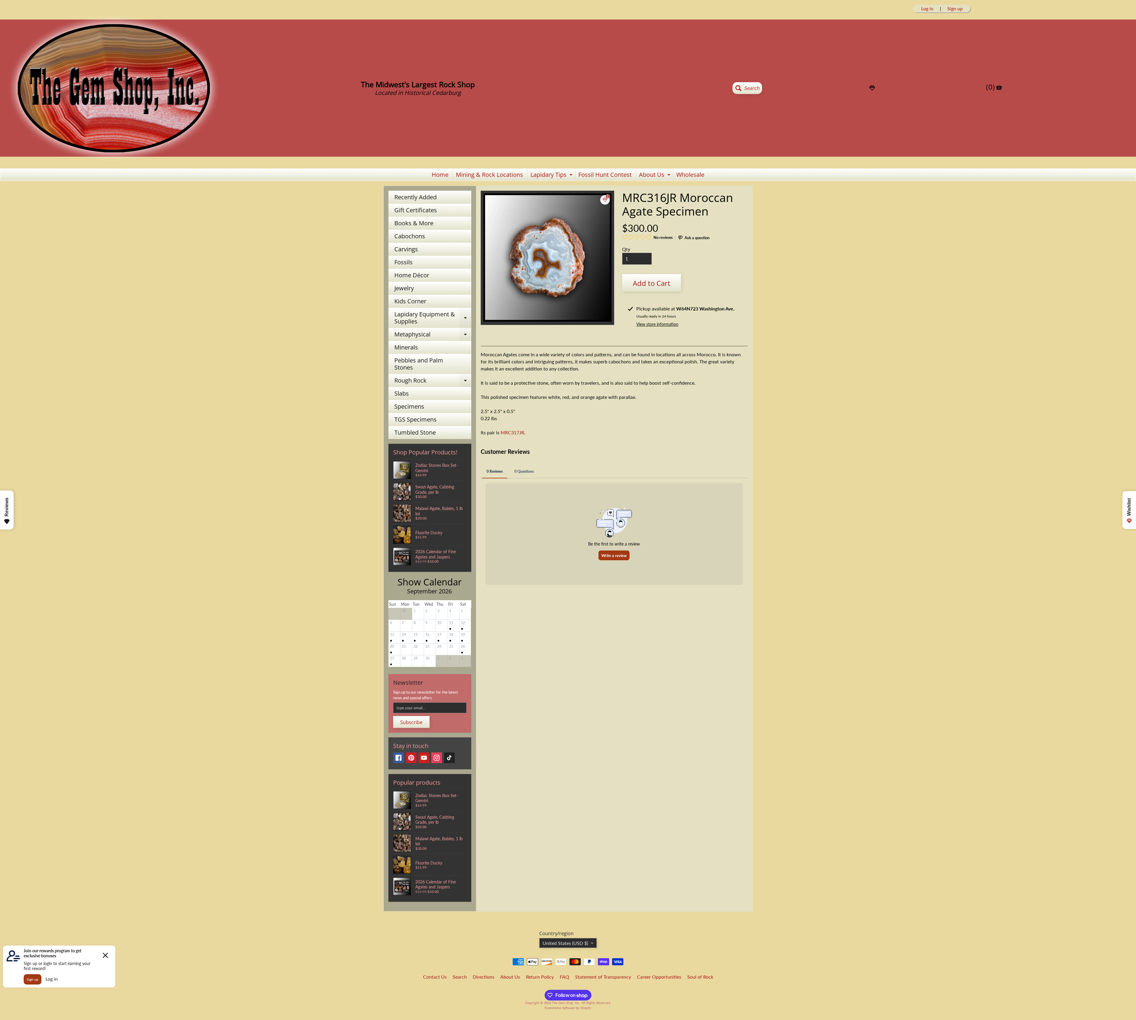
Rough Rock (432, 381)
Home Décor (411, 275)
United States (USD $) (565, 943)
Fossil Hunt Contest (605, 175)
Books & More (413, 223)
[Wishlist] (872, 88)
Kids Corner (410, 301)
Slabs (401, 393)
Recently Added (415, 197)
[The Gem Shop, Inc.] (113, 160)
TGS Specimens (415, 419)
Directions (483, 976)
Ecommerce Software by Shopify (568, 1008)
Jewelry (404, 288)
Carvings (406, 249)
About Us (655, 176)
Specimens (409, 406)
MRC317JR (512, 432)
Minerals (406, 347)
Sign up (955, 8)
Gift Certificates (415, 210)
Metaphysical (432, 335)
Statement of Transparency (603, 976)
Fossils (403, 262)
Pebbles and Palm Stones (418, 363)
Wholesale (690, 175)
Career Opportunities (659, 976)
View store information (657, 324)
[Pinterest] (411, 757)
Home (440, 175)
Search (460, 976)
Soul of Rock (700, 976)
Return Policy (540, 976)
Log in (927, 8)
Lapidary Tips (552, 176)
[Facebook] (398, 757)
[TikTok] (449, 757)
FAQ (564, 976)
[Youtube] (424, 757)
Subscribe (411, 722)
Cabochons (409, 236)
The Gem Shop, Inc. (566, 1003)
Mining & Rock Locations (489, 175)
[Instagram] (436, 757)
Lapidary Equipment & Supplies (432, 318)
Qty (626, 249)
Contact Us (435, 976)
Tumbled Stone (415, 432)
